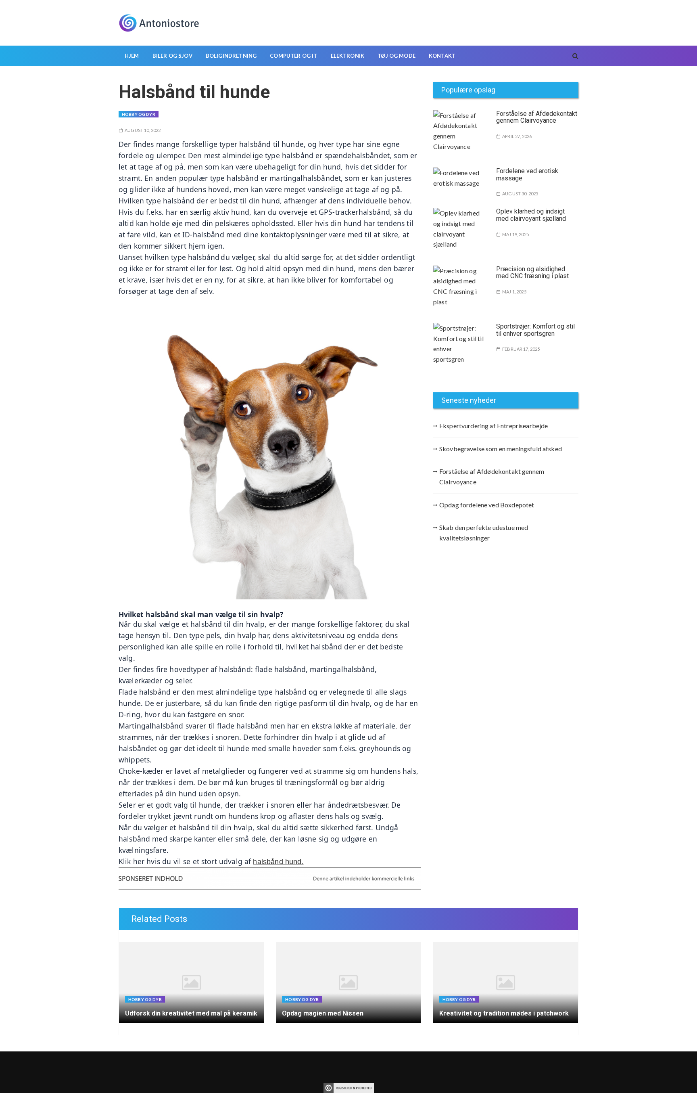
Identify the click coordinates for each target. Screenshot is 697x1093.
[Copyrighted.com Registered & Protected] (348, 1087)
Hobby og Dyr (138, 114)
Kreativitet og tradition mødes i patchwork (504, 1013)
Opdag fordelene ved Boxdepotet (486, 505)
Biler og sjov (172, 55)
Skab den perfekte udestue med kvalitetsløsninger (483, 532)
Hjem (132, 55)
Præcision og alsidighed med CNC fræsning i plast (532, 272)
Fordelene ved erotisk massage (527, 174)
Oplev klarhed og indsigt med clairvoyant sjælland (531, 214)
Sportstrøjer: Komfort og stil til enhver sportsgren (535, 329)
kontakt (442, 55)
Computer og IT (293, 55)
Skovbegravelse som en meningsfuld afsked (500, 448)
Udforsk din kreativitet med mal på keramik (191, 1013)
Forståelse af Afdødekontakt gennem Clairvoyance (536, 117)
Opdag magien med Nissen (322, 1013)
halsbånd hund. (278, 862)
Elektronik (348, 55)
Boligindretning (231, 55)
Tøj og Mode (396, 55)
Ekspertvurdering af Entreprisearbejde (493, 425)
